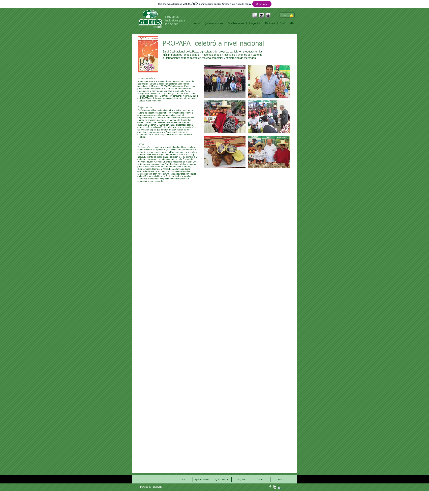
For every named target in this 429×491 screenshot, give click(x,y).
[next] (284, 118)
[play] (283, 165)
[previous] (209, 118)
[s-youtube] (267, 15)
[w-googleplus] (279, 489)
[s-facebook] (254, 15)
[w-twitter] (275, 487)
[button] (225, 81)
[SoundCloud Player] (153, 479)
